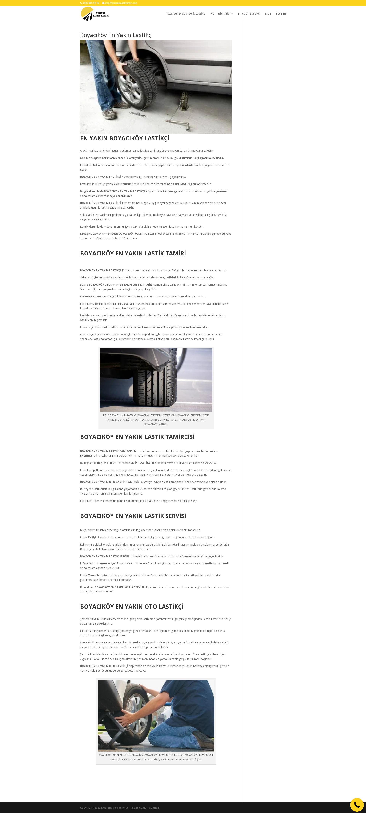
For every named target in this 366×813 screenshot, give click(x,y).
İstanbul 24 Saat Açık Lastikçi (186, 13)
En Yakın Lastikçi (249, 13)
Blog (268, 13)
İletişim (281, 13)
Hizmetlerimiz (219, 13)
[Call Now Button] (357, 805)
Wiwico (124, 807)
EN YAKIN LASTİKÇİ (109, 177)
